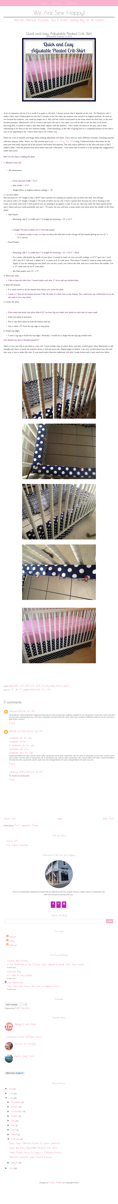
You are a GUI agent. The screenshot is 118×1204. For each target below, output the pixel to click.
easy (47, 686)
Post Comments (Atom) (26, 825)
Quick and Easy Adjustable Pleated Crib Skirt (33, 1148)
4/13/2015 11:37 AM (26, 711)
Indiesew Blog (14, 972)
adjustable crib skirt (19, 686)
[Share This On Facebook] (12, 689)
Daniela (12, 937)
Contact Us (71, 3)
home (52, 686)
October (15, 1107)
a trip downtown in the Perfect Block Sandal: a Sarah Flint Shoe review (45, 964)
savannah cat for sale (20, 738)
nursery (59, 686)
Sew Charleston (15, 982)
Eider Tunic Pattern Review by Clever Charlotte (34, 1143)
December (16, 1102)
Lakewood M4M (16, 772)
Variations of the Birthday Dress (23, 1037)
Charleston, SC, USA (40, 689)
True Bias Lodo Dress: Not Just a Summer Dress (33, 986)
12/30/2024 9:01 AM (33, 772)
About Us (56, 3)
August (14, 1116)
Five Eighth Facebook (17, 845)
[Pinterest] (58, 904)
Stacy (12, 941)
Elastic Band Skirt (24, 1056)
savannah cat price (19, 749)
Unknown (13, 711)
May (13, 1125)
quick (66, 686)
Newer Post (10, 819)
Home (44, 3)
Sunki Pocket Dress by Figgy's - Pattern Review (35, 1152)
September (17, 1111)
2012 (11, 1168)
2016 (11, 1089)
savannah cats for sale (21, 753)
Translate (25, 1008)
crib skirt (35, 686)
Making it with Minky (25, 1024)
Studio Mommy (55, 1182)
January (15, 1163)
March (14, 1134)
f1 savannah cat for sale (21, 745)
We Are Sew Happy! (59, 12)
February (15, 1139)
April (13, 1130)
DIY (42, 686)
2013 (11, 1098)
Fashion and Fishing (17, 961)
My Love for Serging (25, 1044)
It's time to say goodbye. (20, 975)
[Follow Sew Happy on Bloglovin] (15, 1074)
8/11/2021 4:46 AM (34, 731)
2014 (11, 1093)
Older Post (108, 819)
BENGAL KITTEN (17, 731)
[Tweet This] (17, 689)
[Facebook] (53, 904)
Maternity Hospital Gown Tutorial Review (30, 1157)
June (13, 1121)
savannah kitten (17, 742)
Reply (12, 723)
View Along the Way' (64, 141)
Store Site (12, 841)
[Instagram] (64, 904)
